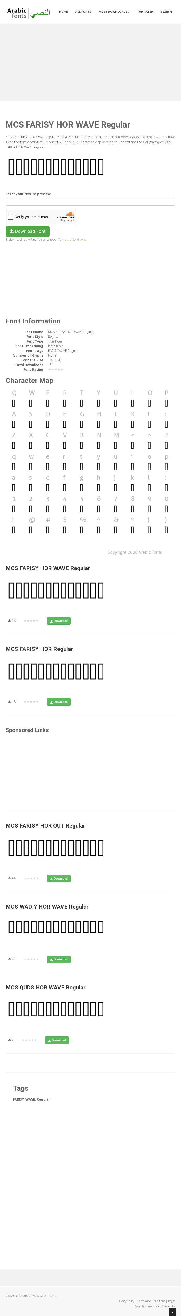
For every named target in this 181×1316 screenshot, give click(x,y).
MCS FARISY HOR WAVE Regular (48, 568)
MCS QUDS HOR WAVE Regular (46, 987)
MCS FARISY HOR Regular (39, 649)
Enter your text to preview (28, 193)
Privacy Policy (126, 1301)
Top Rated (145, 12)
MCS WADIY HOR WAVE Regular (47, 906)
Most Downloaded (114, 12)
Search (166, 12)
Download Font (30, 231)
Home (63, 12)
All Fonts (83, 12)
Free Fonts (153, 1306)
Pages (171, 1301)
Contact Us (168, 1306)
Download (61, 621)
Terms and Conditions (72, 239)
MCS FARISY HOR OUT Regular (45, 825)
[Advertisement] (90, 61)
